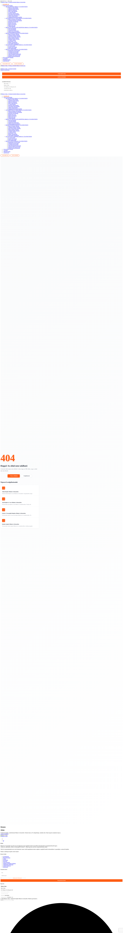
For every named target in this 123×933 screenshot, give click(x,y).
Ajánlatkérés (18, 63)
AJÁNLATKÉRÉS (4, 834)
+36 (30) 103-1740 (7, 88)
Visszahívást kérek (61, 880)
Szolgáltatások (27, 475)
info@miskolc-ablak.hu (8, 90)
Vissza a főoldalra (14, 475)
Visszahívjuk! (6, 63)
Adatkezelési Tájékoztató (17, 877)
